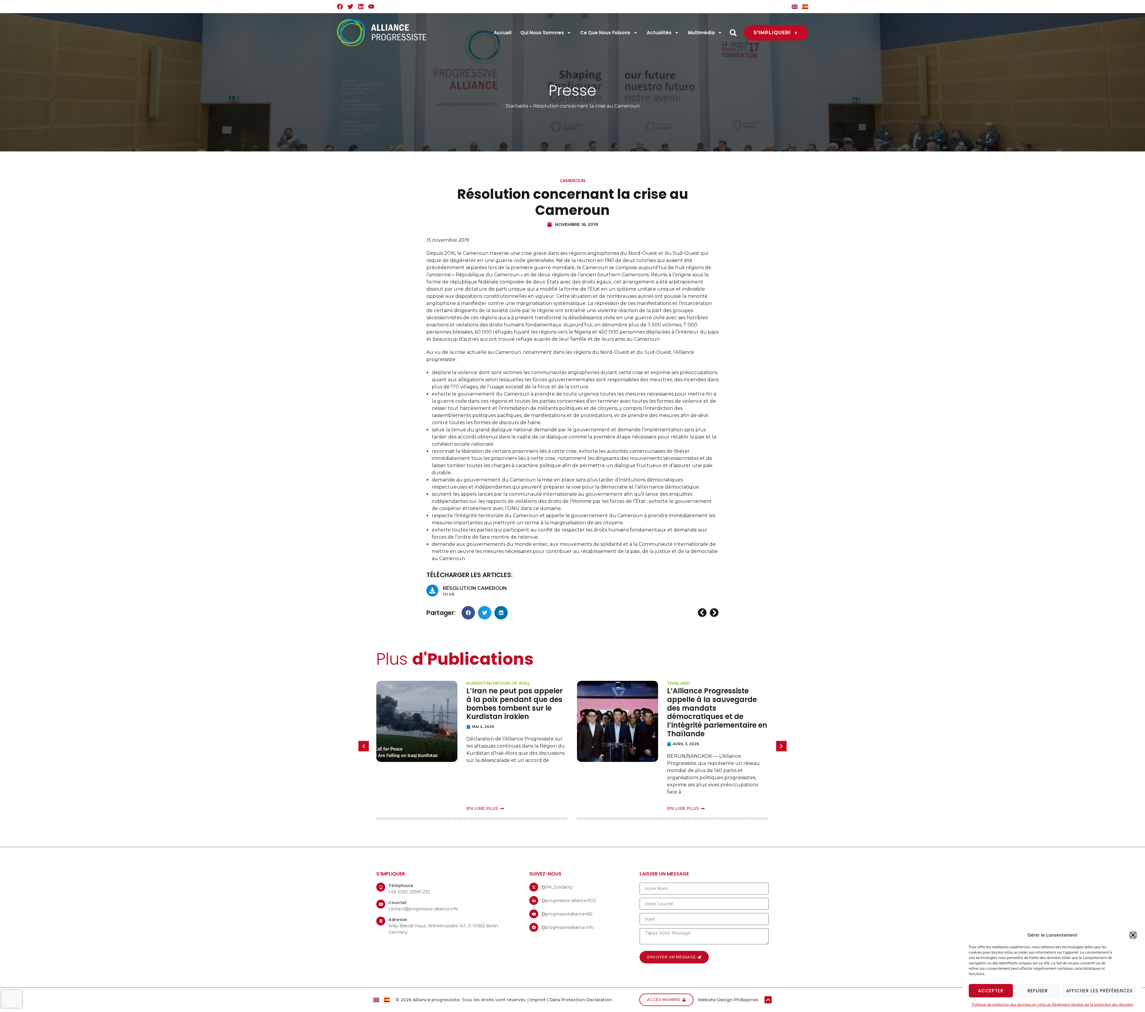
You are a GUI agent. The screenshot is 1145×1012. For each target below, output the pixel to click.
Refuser (1038, 991)
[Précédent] (703, 612)
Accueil (502, 33)
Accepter (990, 991)
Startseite (516, 106)
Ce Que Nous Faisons (605, 33)
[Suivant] (713, 612)
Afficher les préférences (1099, 991)
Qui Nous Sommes (542, 33)
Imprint (538, 999)
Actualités (659, 33)
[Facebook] (340, 7)
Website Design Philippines (728, 999)
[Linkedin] (361, 7)
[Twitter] (350, 7)
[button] (1133, 935)
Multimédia (701, 33)
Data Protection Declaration (581, 999)
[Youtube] (371, 7)
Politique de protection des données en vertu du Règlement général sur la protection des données (1052, 1004)
